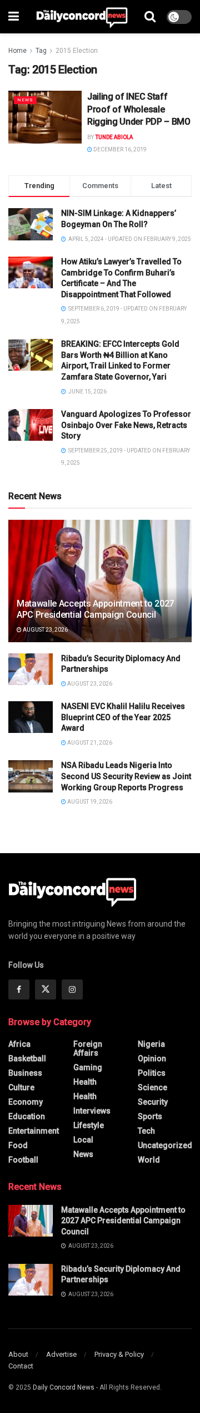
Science (152, 1087)
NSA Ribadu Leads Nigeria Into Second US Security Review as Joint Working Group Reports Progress (126, 776)
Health (85, 1081)
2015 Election (77, 51)
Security (153, 1101)
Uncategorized (165, 1145)
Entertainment (33, 1130)
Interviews (92, 1110)
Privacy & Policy (119, 1354)
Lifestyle (88, 1125)
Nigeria (151, 1044)
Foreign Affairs (87, 1048)
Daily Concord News (63, 1387)
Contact (20, 1366)
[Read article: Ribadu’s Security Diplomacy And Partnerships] (30, 669)
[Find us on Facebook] (18, 989)
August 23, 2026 (45, 630)
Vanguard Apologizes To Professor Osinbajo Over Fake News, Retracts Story (126, 425)
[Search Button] (150, 16)
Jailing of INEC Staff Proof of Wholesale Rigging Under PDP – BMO (139, 109)
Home (17, 51)
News (25, 99)
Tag (41, 51)
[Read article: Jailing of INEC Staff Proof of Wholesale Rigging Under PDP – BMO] (45, 117)
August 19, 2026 (89, 802)
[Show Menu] (13, 16)
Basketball (27, 1058)
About (18, 1354)
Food (18, 1145)
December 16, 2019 (119, 149)
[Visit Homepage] (82, 17)
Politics (152, 1073)
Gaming (87, 1067)
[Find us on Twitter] (45, 989)
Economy (25, 1101)
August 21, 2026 (89, 743)
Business (25, 1073)
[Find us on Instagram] (72, 989)
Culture (21, 1087)
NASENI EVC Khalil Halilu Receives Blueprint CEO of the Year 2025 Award (123, 717)
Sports (150, 1116)
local (83, 1139)
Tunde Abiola (114, 137)
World (149, 1159)
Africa (19, 1044)
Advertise (61, 1354)
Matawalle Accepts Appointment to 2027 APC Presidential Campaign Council (95, 609)
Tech (146, 1130)
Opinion (152, 1058)
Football (23, 1159)
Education (26, 1116)
